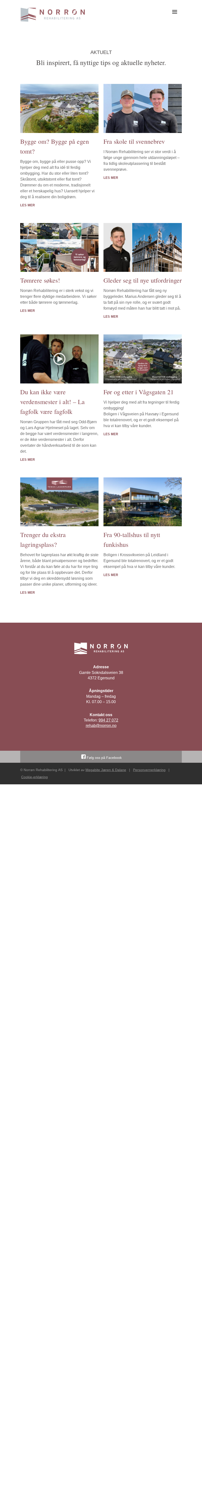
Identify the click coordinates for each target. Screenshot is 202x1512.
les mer (27, 205)
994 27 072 (108, 720)
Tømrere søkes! (40, 280)
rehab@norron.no (101, 725)
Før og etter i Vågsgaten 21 (138, 392)
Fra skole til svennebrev (134, 141)
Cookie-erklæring (34, 777)
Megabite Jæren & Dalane (105, 770)
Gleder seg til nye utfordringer (142, 280)
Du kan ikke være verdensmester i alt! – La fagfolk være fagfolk (52, 402)
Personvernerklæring (149, 770)
